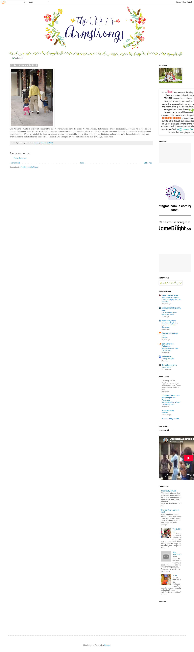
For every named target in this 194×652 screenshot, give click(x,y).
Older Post (148, 163)
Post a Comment (19, 158)
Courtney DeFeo (168, 381)
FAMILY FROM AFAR (170, 295)
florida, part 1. (166, 367)
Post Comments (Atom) (29, 167)
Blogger (107, 645)
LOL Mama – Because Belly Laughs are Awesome (171, 397)
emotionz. (165, 413)
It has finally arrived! (168, 491)
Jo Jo (175, 575)
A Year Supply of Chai (170, 419)
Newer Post (15, 163)
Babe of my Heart (169, 321)
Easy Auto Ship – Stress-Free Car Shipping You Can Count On (171, 300)
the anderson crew (169, 365)
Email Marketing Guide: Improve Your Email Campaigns (170, 325)
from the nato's (168, 411)
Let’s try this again (168, 359)
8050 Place (166, 357)
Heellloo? (165, 338)
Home (82, 163)
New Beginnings (177, 553)
